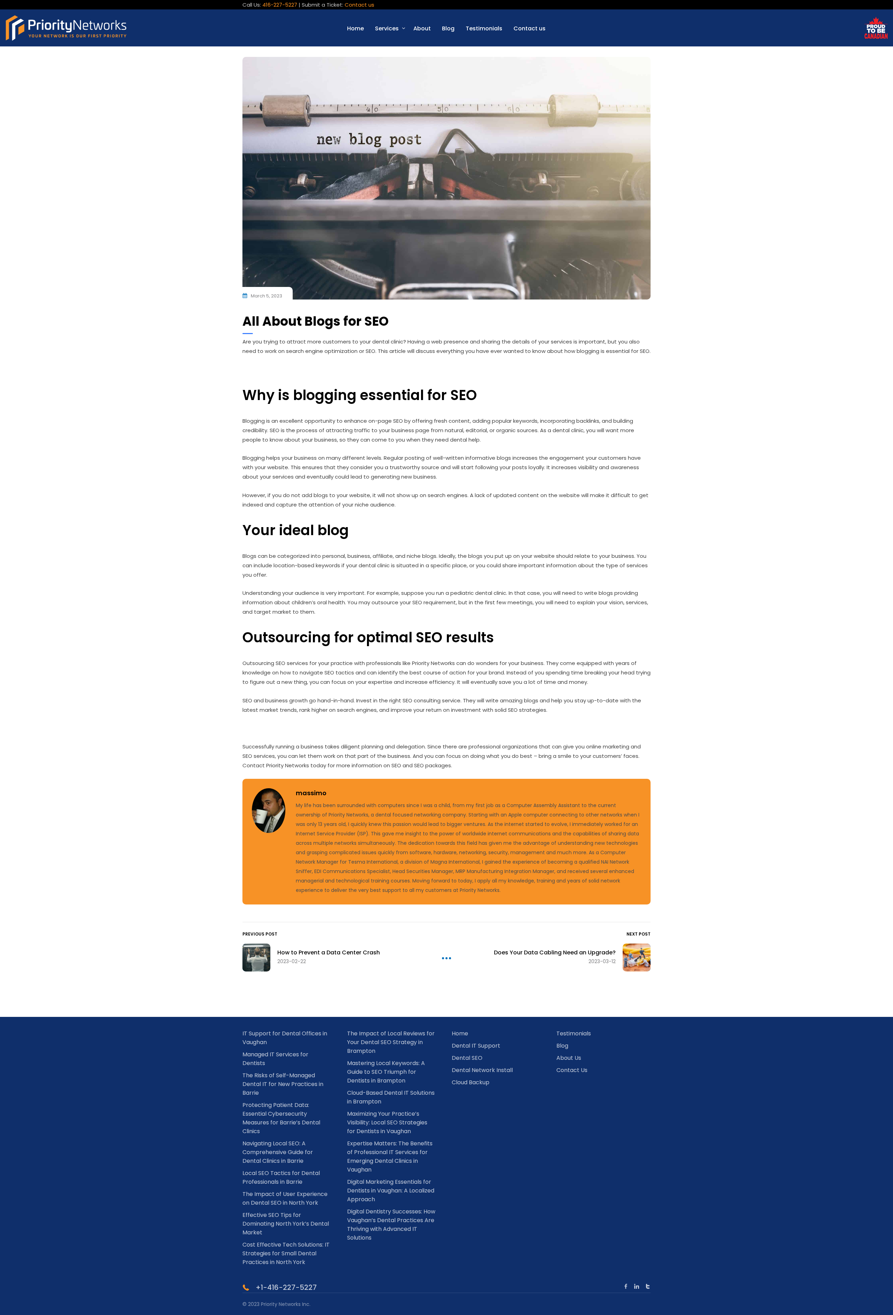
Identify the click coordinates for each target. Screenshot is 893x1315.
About (422, 28)
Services (387, 28)
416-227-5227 (279, 4)
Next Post (638, 934)
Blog (448, 28)
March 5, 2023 (266, 296)
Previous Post (259, 934)
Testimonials (484, 28)
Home (355, 28)
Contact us (359, 4)
